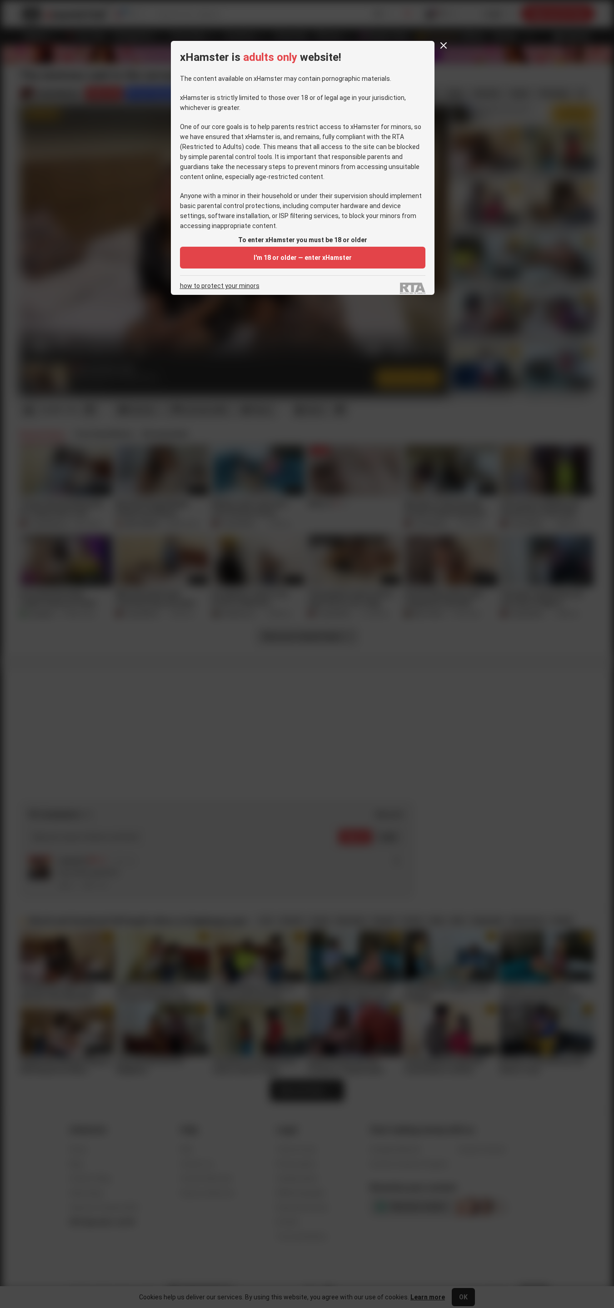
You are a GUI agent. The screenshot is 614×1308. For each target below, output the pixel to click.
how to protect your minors (220, 286)
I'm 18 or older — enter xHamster (303, 257)
